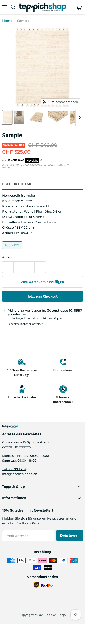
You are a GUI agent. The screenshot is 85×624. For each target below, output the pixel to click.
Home (7, 21)
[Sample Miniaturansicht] (7, 117)
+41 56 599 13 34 (14, 469)
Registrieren (69, 535)
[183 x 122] (12, 250)
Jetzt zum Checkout (43, 296)
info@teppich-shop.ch (19, 474)
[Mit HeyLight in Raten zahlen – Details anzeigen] (41, 160)
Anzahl (7, 257)
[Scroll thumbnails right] (78, 118)
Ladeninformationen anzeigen (25, 324)
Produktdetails (18, 184)
